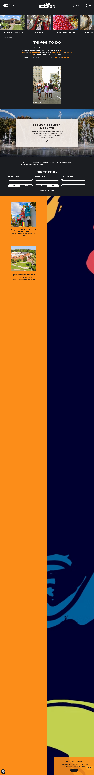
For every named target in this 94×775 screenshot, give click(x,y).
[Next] (90, 22)
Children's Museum (34, 52)
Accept (74, 770)
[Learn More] (47, 137)
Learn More (81, 766)
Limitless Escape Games (58, 52)
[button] (89, 768)
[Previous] (3, 133)
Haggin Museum (64, 51)
